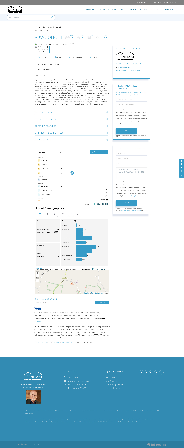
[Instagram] (161, 372)
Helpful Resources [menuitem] (114, 388)
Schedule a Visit (139, 148)
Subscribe (127, 131)
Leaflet (86, 293)
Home (37, 342)
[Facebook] (141, 372)
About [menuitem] (153, 9)
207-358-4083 (140, 2)
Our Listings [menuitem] (103, 9)
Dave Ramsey (39, 387)
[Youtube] (151, 372)
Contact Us (119, 73)
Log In (168, 2)
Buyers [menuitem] (131, 9)
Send (127, 203)
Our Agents (127, 73)
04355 (72, 342)
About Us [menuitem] (110, 377)
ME (50, 342)
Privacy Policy (39, 321)
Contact (169, 9)
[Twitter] (156, 372)
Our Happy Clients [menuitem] (114, 384)
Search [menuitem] (89, 9)
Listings (44, 342)
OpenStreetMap (97, 293)
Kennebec (56, 342)
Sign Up (174, 2)
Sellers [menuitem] (142, 9)
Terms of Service (136, 210)
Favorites (156, 2)
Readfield (65, 342)
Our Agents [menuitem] (111, 381)
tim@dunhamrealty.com (79, 381)
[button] (52, 17)
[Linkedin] (146, 372)
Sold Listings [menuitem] (118, 9)
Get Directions (102, 302)
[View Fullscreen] (37, 280)
